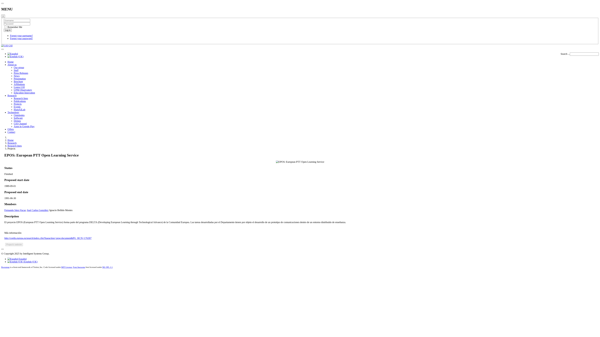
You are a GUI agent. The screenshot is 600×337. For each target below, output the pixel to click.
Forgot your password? (21, 38)
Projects (18, 104)
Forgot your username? (21, 35)
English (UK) (30, 261)
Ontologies (19, 115)
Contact (11, 132)
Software (18, 118)
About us (12, 64)
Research (12, 95)
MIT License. (66, 267)
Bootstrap (5, 267)
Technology (13, 112)
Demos (17, 121)
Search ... (565, 54)
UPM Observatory (23, 90)
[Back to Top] (2, 249)
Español (22, 259)
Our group (19, 67)
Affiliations (19, 84)
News (17, 76)
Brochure (18, 81)
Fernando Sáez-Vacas (15, 210)
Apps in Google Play (24, 126)
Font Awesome (79, 267)
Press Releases (21, 73)
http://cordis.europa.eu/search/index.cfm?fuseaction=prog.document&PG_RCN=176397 (48, 238)
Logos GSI (19, 87)
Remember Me (14, 27)
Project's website (14, 244)
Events (17, 106)
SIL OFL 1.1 (107, 267)
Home (11, 62)
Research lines (21, 98)
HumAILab (19, 109)
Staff (16, 70)
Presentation (20, 78)
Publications (20, 101)
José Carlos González (37, 210)
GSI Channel (20, 123)
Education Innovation (24, 92)
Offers (11, 129)
